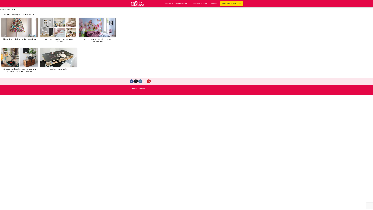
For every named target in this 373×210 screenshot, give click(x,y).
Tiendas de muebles (199, 4)
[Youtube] (144, 81)
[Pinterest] (149, 81)
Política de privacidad (137, 89)
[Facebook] (132, 81)
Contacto (213, 4)
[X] (136, 81)
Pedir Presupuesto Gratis (231, 4)
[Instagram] (140, 81)
